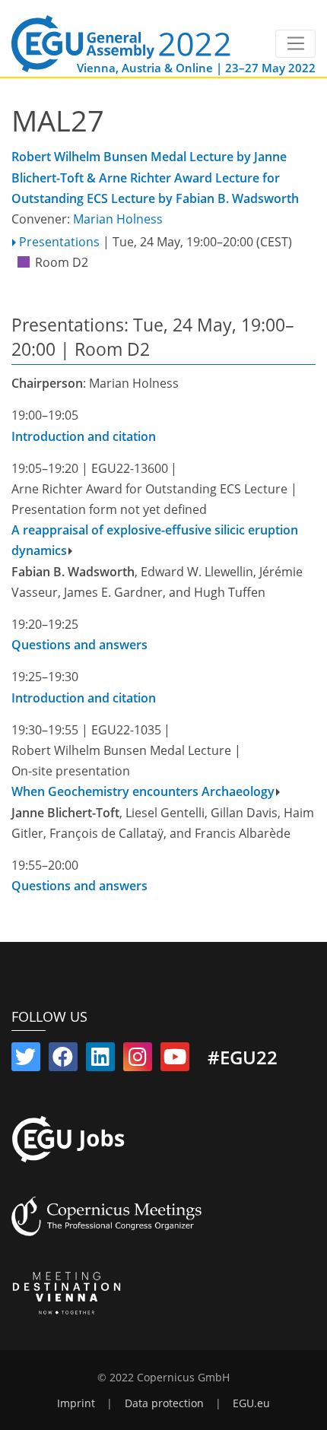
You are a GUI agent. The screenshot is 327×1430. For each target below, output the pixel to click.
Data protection (164, 1403)
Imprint (76, 1403)
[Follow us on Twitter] (25, 1059)
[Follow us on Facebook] (63, 1059)
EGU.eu (251, 1403)
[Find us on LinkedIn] (100, 1059)
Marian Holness (118, 219)
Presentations (59, 241)
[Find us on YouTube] (174, 1059)
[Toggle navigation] (295, 44)
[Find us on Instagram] (137, 1059)
